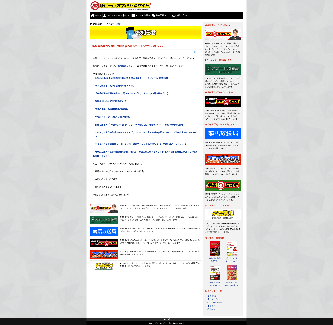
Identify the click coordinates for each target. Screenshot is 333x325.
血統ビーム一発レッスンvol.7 (231, 259)
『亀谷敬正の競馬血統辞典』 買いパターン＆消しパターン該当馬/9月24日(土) (132, 93)
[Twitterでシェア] (195, 52)
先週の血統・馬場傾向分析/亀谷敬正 (112, 109)
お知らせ (119, 24)
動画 (127, 15)
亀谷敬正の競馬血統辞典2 (214, 259)
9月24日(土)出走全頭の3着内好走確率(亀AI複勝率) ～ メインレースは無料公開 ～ (133, 78)
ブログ (212, 306)
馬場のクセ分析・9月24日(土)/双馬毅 (112, 117)
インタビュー (215, 299)
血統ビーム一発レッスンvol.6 (214, 283)
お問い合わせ (182, 15)
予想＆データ (215, 309)
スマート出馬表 (142, 15)
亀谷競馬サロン (163, 15)
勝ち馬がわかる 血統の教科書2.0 (231, 283)
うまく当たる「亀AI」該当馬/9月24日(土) (114, 85)
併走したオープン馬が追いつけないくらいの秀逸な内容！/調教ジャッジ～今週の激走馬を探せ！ (140, 124)
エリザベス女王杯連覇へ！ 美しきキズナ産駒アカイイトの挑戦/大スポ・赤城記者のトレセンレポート (143, 144)
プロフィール (113, 15)
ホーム (98, 15)
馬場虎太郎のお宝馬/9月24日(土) (110, 101)
